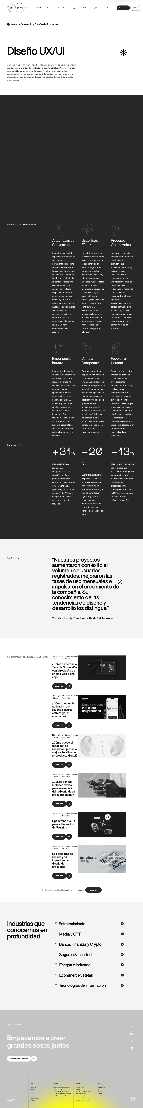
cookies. (68, 890)
